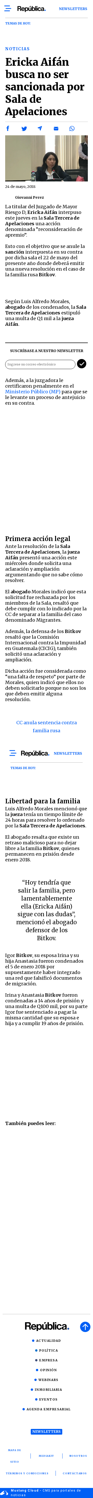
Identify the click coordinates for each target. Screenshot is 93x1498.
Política (48, 1350)
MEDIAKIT (46, 1455)
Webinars (48, 1380)
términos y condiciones (27, 1473)
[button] (8, 128)
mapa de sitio (14, 1456)
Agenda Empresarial (49, 1409)
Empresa (48, 1360)
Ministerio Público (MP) (32, 392)
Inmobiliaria (48, 1390)
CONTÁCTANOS (75, 1473)
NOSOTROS (78, 1455)
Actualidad (48, 1341)
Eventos (48, 1399)
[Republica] (31, 9)
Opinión (48, 1370)
